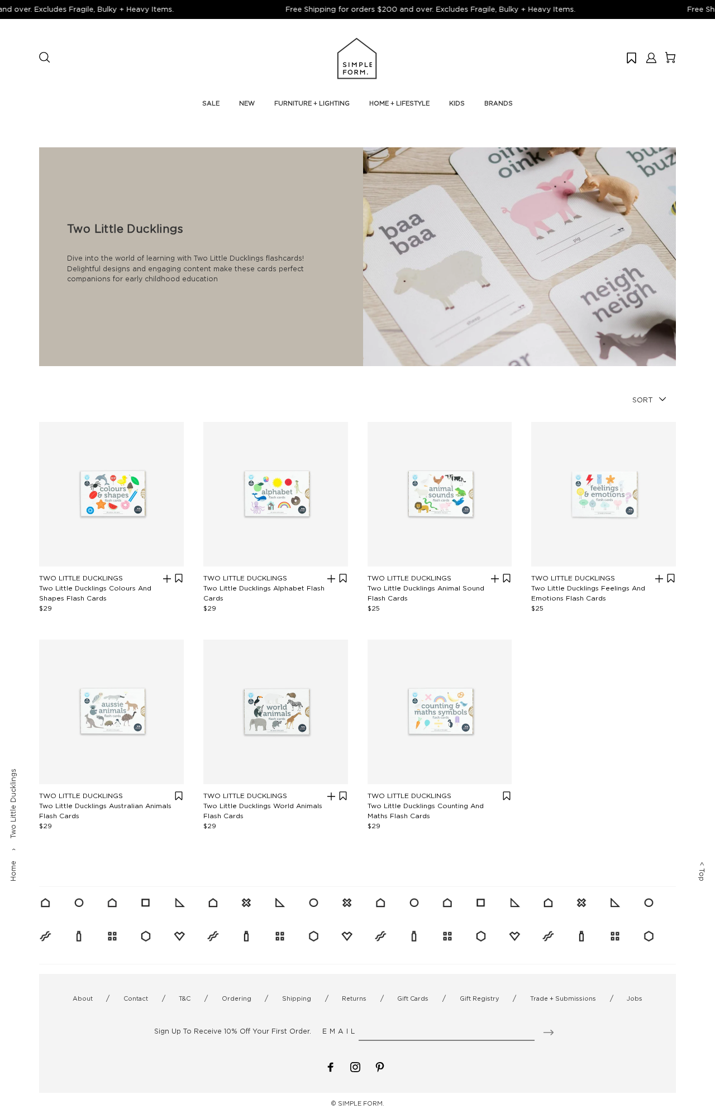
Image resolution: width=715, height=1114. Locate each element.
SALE (211, 103)
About (83, 998)
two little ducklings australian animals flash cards (105, 810)
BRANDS (498, 103)
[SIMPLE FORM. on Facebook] (331, 1066)
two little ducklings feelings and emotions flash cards (588, 593)
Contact (135, 998)
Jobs (634, 998)
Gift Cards (412, 998)
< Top (702, 871)
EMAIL (340, 1031)
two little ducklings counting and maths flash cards (426, 810)
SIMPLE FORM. (361, 1103)
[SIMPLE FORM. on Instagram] (355, 1066)
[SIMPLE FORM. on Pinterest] (380, 1066)
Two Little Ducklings (81, 578)
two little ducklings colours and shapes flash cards (95, 593)
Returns (354, 998)
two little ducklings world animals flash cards (262, 810)
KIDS (457, 103)
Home (13, 871)
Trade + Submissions (563, 998)
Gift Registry (479, 998)
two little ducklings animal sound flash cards (426, 593)
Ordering (236, 998)
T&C (184, 998)
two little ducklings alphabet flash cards (264, 593)
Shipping (296, 998)
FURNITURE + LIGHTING (312, 103)
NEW (247, 103)
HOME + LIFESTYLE (399, 103)
